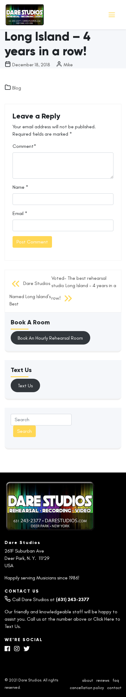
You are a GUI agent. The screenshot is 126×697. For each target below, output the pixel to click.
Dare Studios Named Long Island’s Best (30, 293)
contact (114, 687)
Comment (23, 146)
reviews (102, 680)
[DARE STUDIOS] (52, 14)
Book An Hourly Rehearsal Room (50, 338)
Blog (16, 88)
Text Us (25, 386)
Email (18, 213)
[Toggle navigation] (112, 14)
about (87, 680)
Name (18, 187)
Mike (68, 65)
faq (116, 680)
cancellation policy (87, 687)
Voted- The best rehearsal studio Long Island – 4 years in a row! (83, 288)
